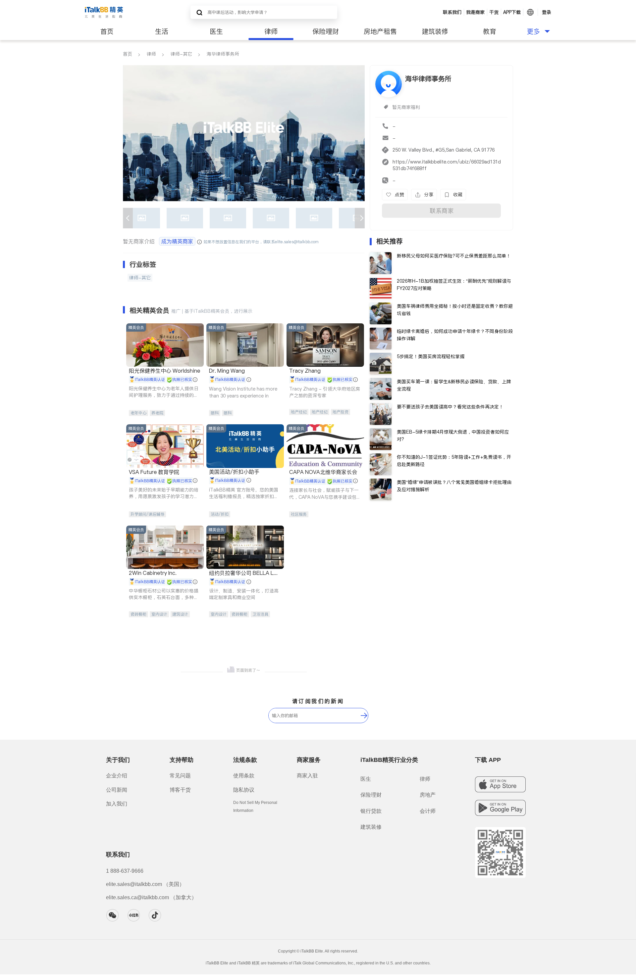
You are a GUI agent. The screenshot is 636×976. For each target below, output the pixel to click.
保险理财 (325, 31)
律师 (271, 31)
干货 (494, 12)
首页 (107, 31)
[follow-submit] (364, 715)
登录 (546, 12)
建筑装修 (435, 31)
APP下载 (512, 12)
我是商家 (475, 12)
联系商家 (441, 211)
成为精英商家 (177, 241)
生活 (161, 31)
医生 (216, 31)
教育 (489, 31)
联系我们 (452, 12)
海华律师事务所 (223, 54)
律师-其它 (181, 54)
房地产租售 (380, 31)
